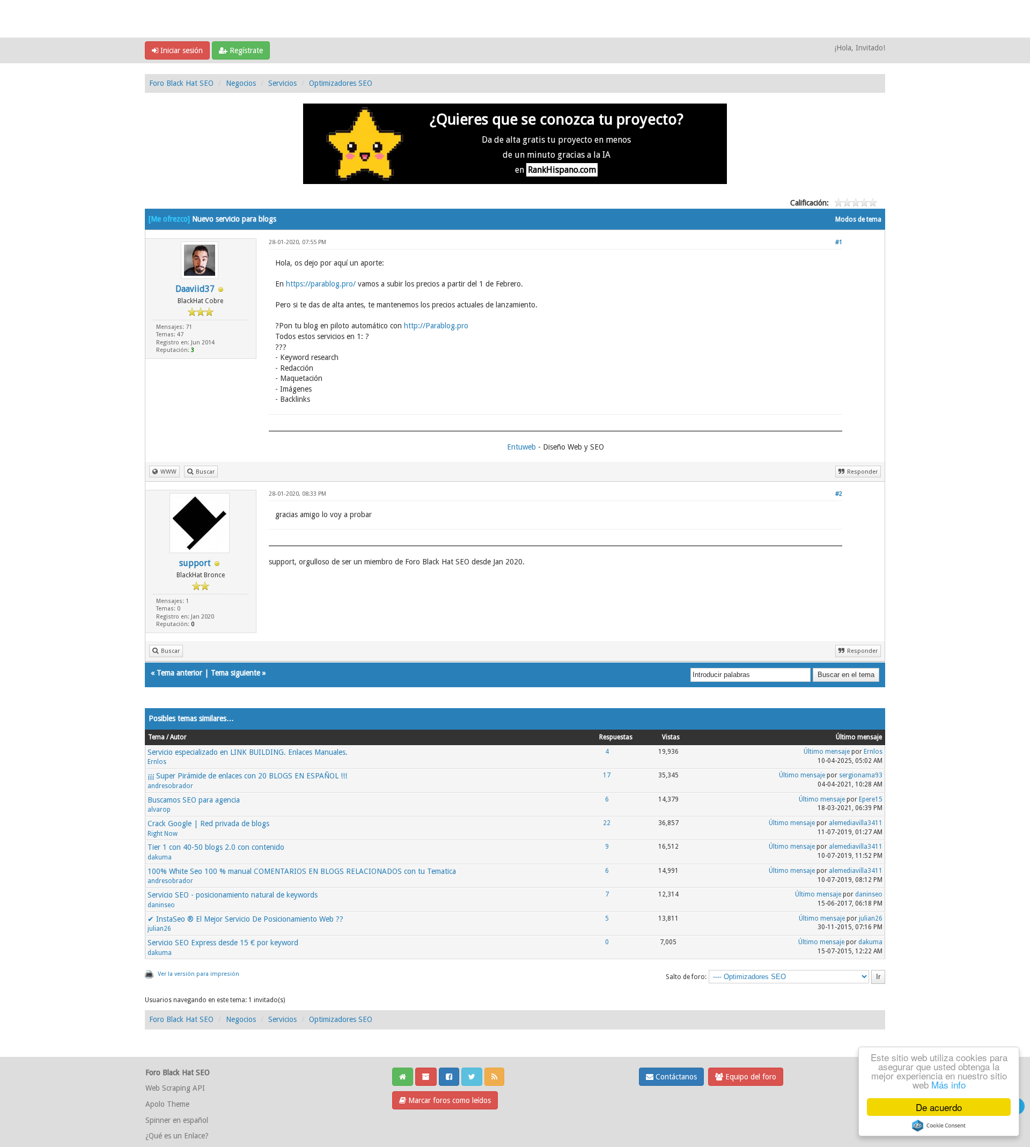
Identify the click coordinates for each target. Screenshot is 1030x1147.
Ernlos (157, 762)
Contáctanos (675, 1076)
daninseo (161, 905)
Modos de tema (858, 219)
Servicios (282, 83)
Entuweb (521, 447)
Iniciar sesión (180, 50)
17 (606, 775)
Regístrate (245, 50)
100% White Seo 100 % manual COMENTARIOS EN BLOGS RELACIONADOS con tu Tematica (302, 871)
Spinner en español (176, 1120)
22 (606, 823)
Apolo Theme (167, 1104)
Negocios (241, 83)
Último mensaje (827, 751)
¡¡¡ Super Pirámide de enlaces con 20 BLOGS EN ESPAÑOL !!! (247, 775)
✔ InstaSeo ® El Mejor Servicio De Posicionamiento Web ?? (245, 919)
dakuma (160, 857)
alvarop (159, 809)
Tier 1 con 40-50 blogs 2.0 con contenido (216, 847)
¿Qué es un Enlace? (177, 1135)
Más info (948, 1084)
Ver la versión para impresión (198, 973)
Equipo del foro (749, 1076)
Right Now (163, 833)
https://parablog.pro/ (321, 284)
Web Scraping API (175, 1088)
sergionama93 (860, 775)
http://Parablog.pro (436, 325)
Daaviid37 (195, 289)
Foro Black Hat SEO (181, 83)
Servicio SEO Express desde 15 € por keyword (223, 942)
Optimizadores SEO (340, 83)
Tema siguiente (235, 672)
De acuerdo (939, 1107)
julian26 (159, 928)
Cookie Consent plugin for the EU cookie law (939, 1125)
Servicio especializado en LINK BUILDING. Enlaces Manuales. (248, 752)
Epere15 (870, 799)
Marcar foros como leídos (448, 1100)
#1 (838, 242)
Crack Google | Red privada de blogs (208, 823)
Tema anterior (179, 672)
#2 (838, 493)
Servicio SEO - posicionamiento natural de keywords (233, 895)
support (195, 563)
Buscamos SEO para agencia (194, 800)
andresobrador (170, 786)
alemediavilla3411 (855, 823)
